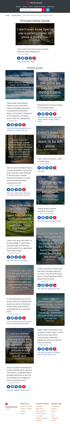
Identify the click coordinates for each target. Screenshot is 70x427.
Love (52, 416)
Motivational (55, 406)
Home (7, 15)
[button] (48, 9)
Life (52, 413)
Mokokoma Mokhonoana (48, 110)
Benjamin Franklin (42, 418)
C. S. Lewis (39, 416)
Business (54, 409)
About (31, 7)
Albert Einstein (40, 411)
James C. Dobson (15, 185)
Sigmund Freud (14, 383)
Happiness (54, 418)
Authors (18, 7)
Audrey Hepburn (45, 164)
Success (54, 411)
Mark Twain (40, 409)
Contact (24, 7)
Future (53, 421)
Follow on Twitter (26, 409)
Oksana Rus (13, 121)
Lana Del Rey (44, 281)
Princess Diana (16, 15)
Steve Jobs (39, 406)
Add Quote (50, 7)
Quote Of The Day (40, 7)
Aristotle (38, 421)
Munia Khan (43, 345)
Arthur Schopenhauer (47, 214)
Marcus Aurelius (41, 413)
